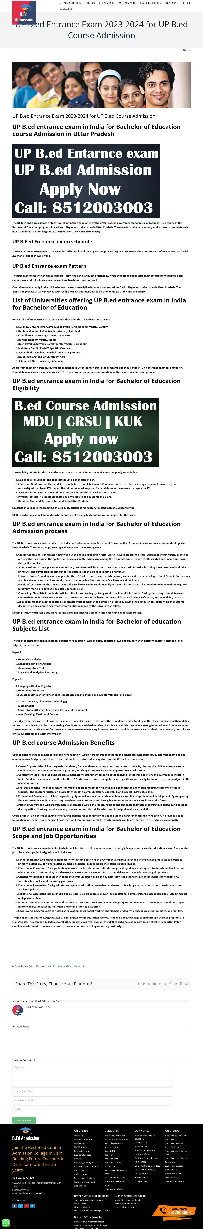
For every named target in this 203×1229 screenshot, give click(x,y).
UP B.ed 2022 (140, 1162)
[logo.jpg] (24, 2)
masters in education (174, 1181)
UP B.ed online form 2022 (146, 1169)
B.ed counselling (111, 1147)
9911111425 (24, 1189)
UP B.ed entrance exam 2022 (147, 1165)
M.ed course (79, 1135)
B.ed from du (80, 1170)
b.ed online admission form (86, 1166)
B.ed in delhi (109, 1166)
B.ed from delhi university (85, 1178)
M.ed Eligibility (80, 1147)
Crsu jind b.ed (141, 1181)
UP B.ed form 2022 (143, 1173)
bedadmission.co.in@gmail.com (32, 1193)
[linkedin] (32, 1206)
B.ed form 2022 (111, 1158)
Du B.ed (107, 1185)
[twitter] (20, 1206)
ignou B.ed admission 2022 (177, 1158)
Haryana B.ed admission (176, 1135)
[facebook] (14, 1206)
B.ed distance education (115, 1177)
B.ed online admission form (147, 1158)
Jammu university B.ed (114, 1189)
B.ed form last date (82, 1154)
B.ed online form (81, 1151)
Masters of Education (83, 1139)
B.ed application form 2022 (116, 1139)
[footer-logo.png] (25, 1128)
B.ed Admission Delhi (24, 966)
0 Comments (79, 966)
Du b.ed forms (80, 1174)
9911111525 (86, 1207)
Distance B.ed (141, 1142)
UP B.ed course (165, 223)
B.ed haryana (80, 1185)
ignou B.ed (169, 1139)
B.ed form (108, 1154)
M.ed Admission (81, 1143)
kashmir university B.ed (84, 1182)
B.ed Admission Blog (62, 966)
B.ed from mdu (141, 1146)
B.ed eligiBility (110, 1151)
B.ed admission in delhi (114, 1135)
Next (185, 50)
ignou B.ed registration (175, 1143)
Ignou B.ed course (173, 1147)
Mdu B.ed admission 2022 (146, 1150)
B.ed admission (84, 543)
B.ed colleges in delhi (113, 1143)
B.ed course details (173, 1173)
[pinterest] (26, 1206)
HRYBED (77, 1158)
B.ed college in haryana (84, 1162)
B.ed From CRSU (142, 1177)
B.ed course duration (174, 1165)
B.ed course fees (172, 1169)
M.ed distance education (115, 1181)
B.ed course (170, 1162)
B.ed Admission (99, 848)
